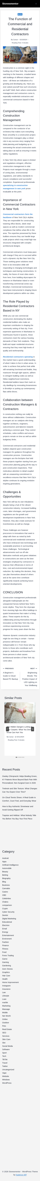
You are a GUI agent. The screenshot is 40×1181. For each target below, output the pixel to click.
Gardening (6, 966)
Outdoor (5, 1023)
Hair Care (6, 976)
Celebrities (6, 898)
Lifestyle (5, 996)
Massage (6, 1009)
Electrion (5, 925)
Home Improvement (10, 982)
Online (5, 1019)
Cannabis (6, 888)
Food (4, 952)
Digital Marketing (9, 919)
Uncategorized (8, 1070)
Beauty (5, 872)
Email (4, 929)
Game (4, 959)
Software (6, 1049)
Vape (4, 1073)
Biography (6, 878)
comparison (7, 905)
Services (5, 1036)
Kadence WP (21, 1175)
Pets (4, 1026)
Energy (5, 932)
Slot (3, 1043)
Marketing (6, 1006)
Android (5, 858)
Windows (6, 1080)
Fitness (5, 949)
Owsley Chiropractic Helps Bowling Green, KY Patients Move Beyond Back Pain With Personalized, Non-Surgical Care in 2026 (19, 779)
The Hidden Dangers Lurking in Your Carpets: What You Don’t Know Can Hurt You (19, 729)
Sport (4, 1053)
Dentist (5, 915)
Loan (4, 999)
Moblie (5, 1013)
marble (5, 1002)
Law (4, 992)
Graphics (6, 972)
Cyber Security (8, 912)
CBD (4, 895)
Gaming (5, 962)
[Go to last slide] (7, 729)
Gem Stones (7, 969)
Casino (5, 892)
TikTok (4, 1059)
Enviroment (7, 939)
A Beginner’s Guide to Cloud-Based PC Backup (10, 674)
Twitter (5, 1066)
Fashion (5, 942)
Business (6, 885)
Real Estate (7, 1029)
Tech (4, 1056)
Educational (7, 922)
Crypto (5, 909)
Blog (20, 14)
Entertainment (8, 935)
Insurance (6, 989)
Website (5, 1076)
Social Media (7, 1046)
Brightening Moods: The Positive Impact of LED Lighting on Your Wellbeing (29, 677)
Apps (4, 862)
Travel (4, 1063)
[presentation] (20, 712)
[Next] (32, 729)
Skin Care (6, 1039)
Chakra (5, 902)
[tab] (16, 757)
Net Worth (6, 1016)
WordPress (6, 1083)
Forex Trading (8, 955)
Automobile (6, 868)
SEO (4, 1033)
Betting (5, 875)
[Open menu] (36, 3)
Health (5, 979)
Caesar (15, 39)
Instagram (6, 986)
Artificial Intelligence (10, 865)
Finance (5, 945)
